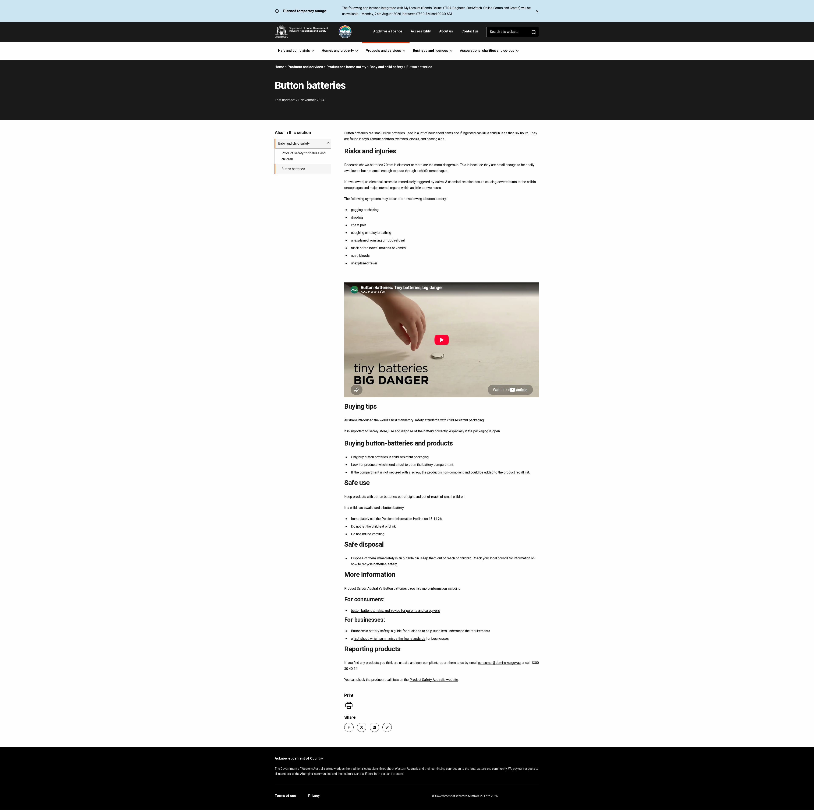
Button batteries (293, 169)
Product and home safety (346, 67)
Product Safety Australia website (434, 679)
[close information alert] (537, 11)
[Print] (349, 705)
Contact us (470, 31)
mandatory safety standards (418, 420)
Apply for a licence (388, 33)
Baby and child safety (386, 67)
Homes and (338, 50)
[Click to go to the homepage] (313, 31)
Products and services (305, 67)
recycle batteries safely (379, 564)
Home (279, 67)
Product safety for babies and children (304, 156)
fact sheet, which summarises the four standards (389, 638)
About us (446, 31)
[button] (349, 727)
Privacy (314, 796)
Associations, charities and (487, 50)
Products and (384, 50)
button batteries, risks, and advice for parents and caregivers (395, 610)
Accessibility (421, 33)
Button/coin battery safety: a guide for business (386, 631)
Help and (294, 50)
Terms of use (285, 796)
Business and (431, 50)
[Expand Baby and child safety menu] (328, 141)
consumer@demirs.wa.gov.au (499, 662)
